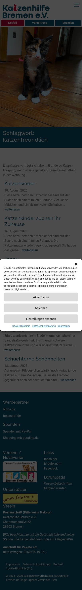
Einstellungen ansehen (41, 319)
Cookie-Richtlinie (21, 326)
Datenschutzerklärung (44, 326)
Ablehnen (41, 308)
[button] (76, 264)
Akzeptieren (41, 297)
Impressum (64, 326)
